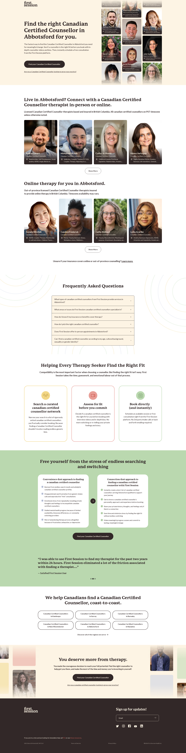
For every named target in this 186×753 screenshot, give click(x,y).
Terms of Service (76, 743)
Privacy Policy (112, 743)
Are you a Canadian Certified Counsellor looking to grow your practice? (50, 72)
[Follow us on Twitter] (117, 726)
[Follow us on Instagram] (123, 726)
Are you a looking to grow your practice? (93, 685)
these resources (75, 738)
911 (64, 738)
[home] (30, 4)
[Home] (35, 710)
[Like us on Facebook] (129, 726)
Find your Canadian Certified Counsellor (44, 64)
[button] (91, 578)
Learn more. (127, 261)
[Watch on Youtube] (135, 726)
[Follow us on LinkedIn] (141, 726)
